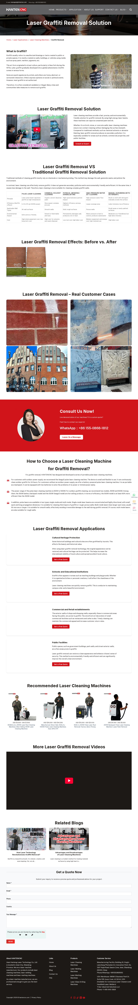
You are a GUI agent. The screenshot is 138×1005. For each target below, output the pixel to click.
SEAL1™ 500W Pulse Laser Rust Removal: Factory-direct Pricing (85, 726)
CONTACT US (111, 10)
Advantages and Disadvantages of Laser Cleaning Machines (69, 854)
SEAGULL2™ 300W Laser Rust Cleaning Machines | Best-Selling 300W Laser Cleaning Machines (21, 726)
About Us (52, 966)
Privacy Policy (36, 997)
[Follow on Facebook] (71, 998)
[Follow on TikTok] (77, 998)
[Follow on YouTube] (84, 998)
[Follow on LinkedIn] (81, 998)
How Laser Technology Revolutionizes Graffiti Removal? (26, 854)
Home (8, 40)
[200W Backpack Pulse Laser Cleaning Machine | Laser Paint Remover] (117, 705)
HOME (51, 10)
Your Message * (11, 914)
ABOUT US (89, 10)
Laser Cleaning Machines (39, 40)
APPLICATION (75, 10)
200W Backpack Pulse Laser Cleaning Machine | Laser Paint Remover (117, 726)
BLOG (122, 10)
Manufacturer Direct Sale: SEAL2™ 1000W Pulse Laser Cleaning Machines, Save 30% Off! (53, 726)
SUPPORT (99, 10)
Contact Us (53, 974)
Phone (8, 899)
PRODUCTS (61, 10)
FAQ (50, 978)
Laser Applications (20, 40)
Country (9, 906)
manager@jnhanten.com (19, 2)
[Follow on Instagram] (74, 998)
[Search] (131, 9)
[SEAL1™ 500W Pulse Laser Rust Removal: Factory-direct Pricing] (85, 705)
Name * (8, 883)
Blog (51, 970)
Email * (8, 891)
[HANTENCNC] (16, 9)
